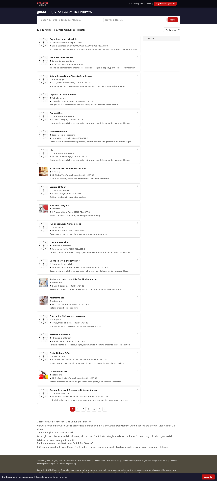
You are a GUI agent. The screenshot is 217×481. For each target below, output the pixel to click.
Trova (172, 20)
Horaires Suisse (70, 460)
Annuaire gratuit (43, 460)
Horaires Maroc (113, 460)
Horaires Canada (85, 460)
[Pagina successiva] (104, 409)
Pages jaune (57, 460)
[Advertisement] (161, 110)
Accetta (208, 477)
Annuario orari (99, 460)
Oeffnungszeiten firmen (158, 460)
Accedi (148, 4)
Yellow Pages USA (67, 464)
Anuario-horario (128, 460)
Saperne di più (60, 477)
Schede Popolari (136, 4)
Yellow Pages (141, 460)
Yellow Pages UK (51, 464)
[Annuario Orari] (42, 4)
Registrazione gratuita (165, 4)
